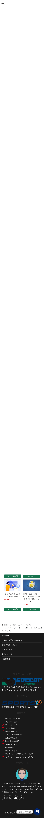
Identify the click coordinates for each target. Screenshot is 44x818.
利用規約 (5, 635)
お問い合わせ (7, 654)
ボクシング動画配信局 (13, 734)
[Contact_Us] (37, 811)
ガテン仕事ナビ (11, 728)
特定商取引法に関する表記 (12, 640)
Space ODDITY (11, 744)
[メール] (15, 797)
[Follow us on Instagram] (21, 797)
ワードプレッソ (11, 731)
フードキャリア (11, 725)
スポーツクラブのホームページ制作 (19, 757)
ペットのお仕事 (11, 721)
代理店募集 (6, 659)
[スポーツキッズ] (22, 702)
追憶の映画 (9, 747)
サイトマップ (7, 649)
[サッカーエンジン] (22, 681)
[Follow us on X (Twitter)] (9, 797)
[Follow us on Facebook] (4, 797)
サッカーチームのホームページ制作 (19, 754)
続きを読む (31, 576)
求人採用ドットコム (13, 718)
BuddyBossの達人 (12, 741)
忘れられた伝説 (11, 738)
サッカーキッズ (11, 750)
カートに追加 (11, 576)
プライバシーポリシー (10, 645)
